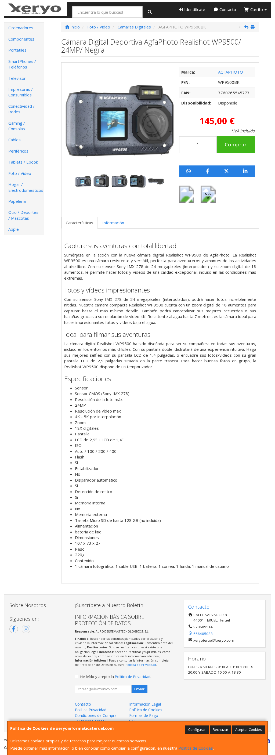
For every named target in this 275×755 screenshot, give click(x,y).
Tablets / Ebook (23, 162)
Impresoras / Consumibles (20, 91)
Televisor (17, 78)
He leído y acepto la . (115, 676)
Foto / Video (19, 173)
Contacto (227, 9)
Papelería (17, 201)
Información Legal (145, 704)
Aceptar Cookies (248, 729)
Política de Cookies (195, 748)
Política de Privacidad (140, 665)
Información (113, 222)
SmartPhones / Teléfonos (22, 64)
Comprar (236, 144)
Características (79, 222)
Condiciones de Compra (96, 715)
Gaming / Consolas (16, 125)
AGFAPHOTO (230, 72)
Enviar (139, 689)
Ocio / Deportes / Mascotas (23, 215)
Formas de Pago (143, 715)
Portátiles (17, 50)
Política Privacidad (90, 709)
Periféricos (18, 151)
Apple (13, 229)
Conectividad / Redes (21, 108)
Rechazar (220, 729)
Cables (14, 139)
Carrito (256, 9)
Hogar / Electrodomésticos (25, 187)
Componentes (21, 39)
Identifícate (194, 9)
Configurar (197, 729)
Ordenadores (20, 27)
